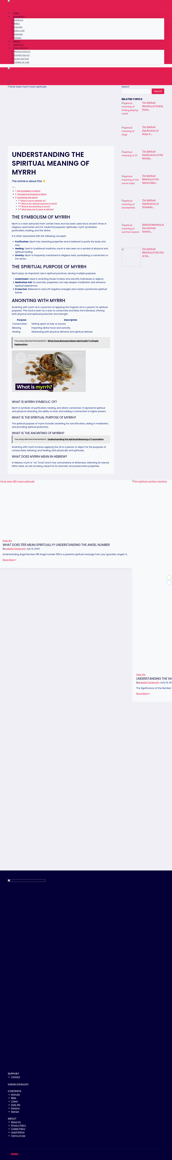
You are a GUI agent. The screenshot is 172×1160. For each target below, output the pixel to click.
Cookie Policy (22, 55)
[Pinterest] (14, 1154)
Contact (18, 44)
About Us (16, 1122)
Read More (9, 559)
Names (17, 38)
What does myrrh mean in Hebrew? (38, 209)
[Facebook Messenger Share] (169, 582)
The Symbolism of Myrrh (28, 191)
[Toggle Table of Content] (14, 187)
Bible (17, 23)
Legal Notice (21, 59)
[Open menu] (10, 82)
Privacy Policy (22, 51)
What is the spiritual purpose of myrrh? (39, 203)
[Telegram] (18, 1154)
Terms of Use (21, 62)
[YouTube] (16, 1154)
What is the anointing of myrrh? (35, 206)
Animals (18, 20)
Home (16, 13)
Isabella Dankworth (15, 548)
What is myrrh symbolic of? (33, 200)
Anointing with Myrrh (27, 197)
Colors (18, 27)
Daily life (19, 30)
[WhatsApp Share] (169, 577)
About (17, 41)
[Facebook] (12, 1154)
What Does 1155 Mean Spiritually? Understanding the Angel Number (56, 545)
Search (125, 86)
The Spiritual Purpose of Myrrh (31, 194)
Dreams (18, 34)
